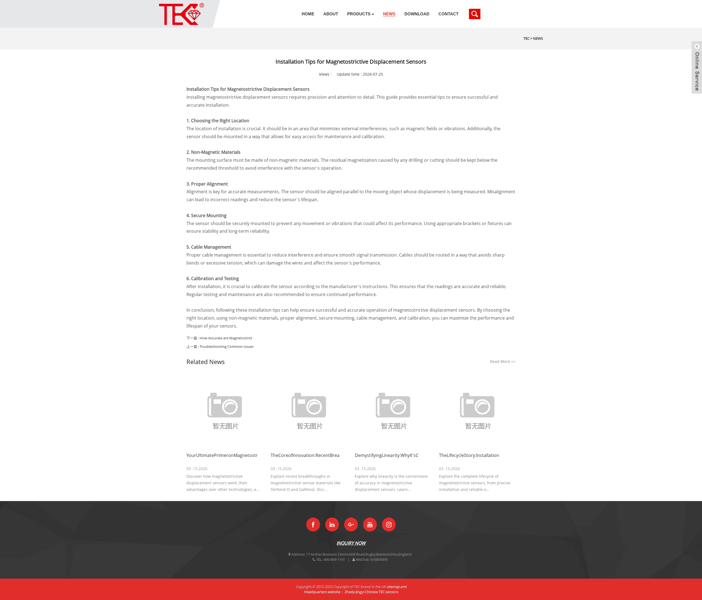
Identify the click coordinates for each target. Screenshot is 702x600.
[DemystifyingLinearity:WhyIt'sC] (393, 410)
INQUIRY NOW (351, 543)
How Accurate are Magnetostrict (226, 337)
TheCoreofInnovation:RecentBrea (305, 455)
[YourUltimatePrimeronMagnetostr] (224, 410)
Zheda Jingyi (354, 591)
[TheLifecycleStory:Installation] (477, 410)
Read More (503, 361)
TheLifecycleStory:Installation (469, 455)
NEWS (538, 38)
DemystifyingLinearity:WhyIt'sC (386, 455)
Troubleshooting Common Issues (227, 346)
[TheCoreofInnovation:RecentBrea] (309, 410)
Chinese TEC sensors (381, 591)
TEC (526, 38)
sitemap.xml (396, 586)
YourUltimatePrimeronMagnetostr (222, 455)
